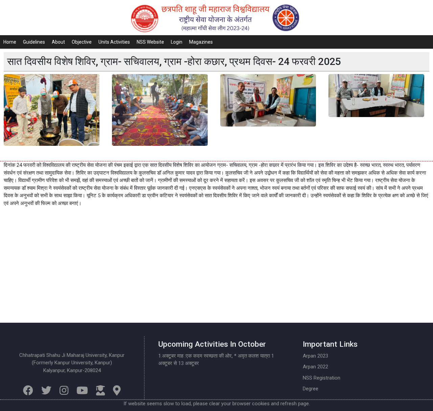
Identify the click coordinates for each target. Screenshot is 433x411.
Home (9, 42)
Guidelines (34, 42)
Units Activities (114, 42)
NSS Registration (321, 378)
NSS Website (150, 42)
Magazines (201, 42)
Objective (82, 42)
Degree (310, 389)
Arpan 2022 (315, 367)
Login (176, 42)
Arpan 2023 (315, 356)
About (58, 42)
